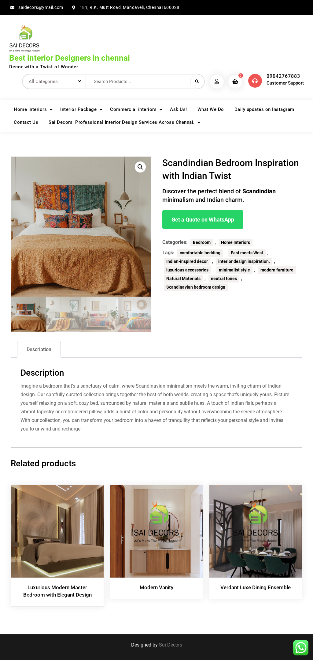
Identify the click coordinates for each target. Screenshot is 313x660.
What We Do (210, 109)
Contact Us (26, 122)
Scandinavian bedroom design (195, 287)
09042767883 (283, 76)
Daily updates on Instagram (264, 109)
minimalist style (234, 269)
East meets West (247, 252)
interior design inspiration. (244, 261)
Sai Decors (170, 645)
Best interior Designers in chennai (69, 58)
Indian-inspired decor (187, 261)
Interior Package (78, 109)
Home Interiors (30, 109)
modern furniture (276, 269)
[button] (140, 167)
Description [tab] (39, 349)
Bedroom (202, 242)
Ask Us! (178, 109)
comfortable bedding (200, 252)
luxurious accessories (187, 269)
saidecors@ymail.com (40, 7)
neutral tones (224, 278)
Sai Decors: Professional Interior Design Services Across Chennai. (122, 122)
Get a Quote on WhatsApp (202, 219)
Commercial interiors (133, 109)
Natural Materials (183, 278)
